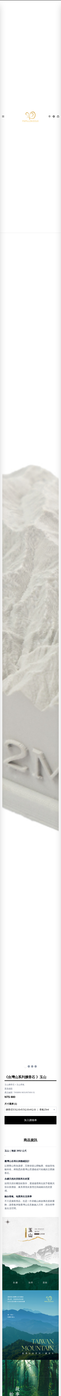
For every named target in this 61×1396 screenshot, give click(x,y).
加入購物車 (30, 1120)
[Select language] (53, 116)
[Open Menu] (3, 116)
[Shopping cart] (58, 116)
